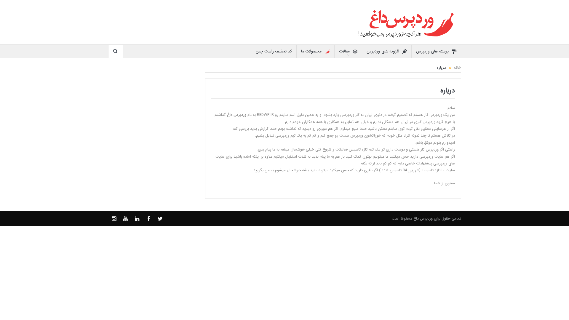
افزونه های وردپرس (383, 51)
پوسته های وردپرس (432, 51)
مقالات (344, 51)
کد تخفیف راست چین (274, 51)
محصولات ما (311, 51)
